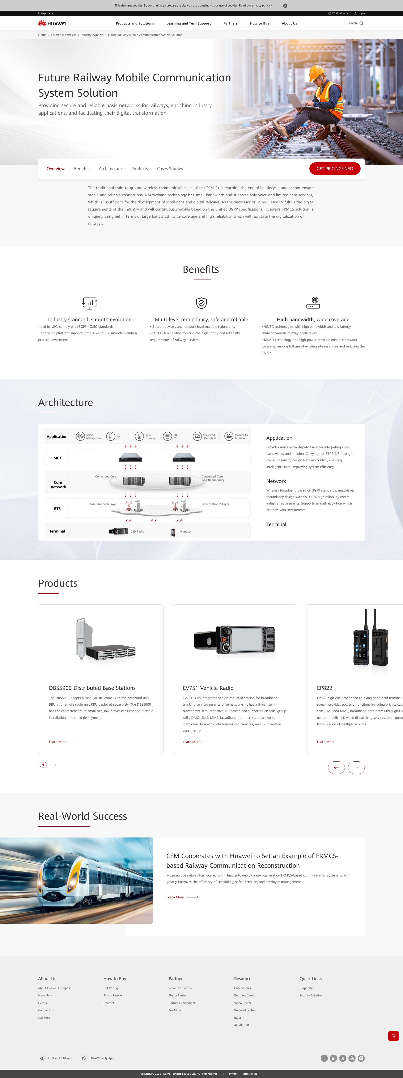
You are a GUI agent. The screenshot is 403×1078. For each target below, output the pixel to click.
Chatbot (108, 1003)
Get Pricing (110, 988)
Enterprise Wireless (63, 34)
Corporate (306, 988)
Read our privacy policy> (255, 5)
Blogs (237, 1017)
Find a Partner (178, 995)
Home (42, 34)
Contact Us (45, 1010)
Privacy (233, 1073)
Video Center (242, 1003)
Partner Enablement (182, 1003)
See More (44, 1017)
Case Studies (242, 988)
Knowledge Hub (244, 1010)
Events (42, 1003)
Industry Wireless (92, 34)
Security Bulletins (311, 995)
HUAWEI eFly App (102, 1058)
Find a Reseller (113, 995)
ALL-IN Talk (242, 1025)
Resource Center (244, 995)
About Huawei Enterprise (54, 988)
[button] (43, 765)
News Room (46, 995)
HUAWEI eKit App (60, 1058)
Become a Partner (180, 988)
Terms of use (250, 1073)
